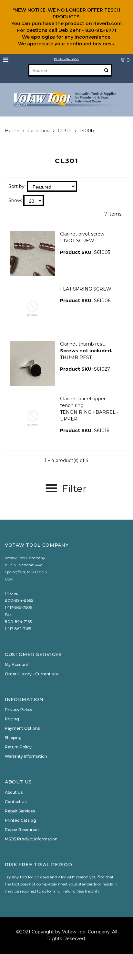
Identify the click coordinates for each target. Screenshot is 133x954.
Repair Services (20, 811)
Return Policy (18, 747)
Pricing (12, 719)
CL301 (65, 131)
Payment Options (22, 728)
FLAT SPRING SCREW (85, 289)
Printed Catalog (20, 820)
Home (12, 131)
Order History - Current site (32, 674)
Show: (15, 200)
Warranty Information (26, 756)
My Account (16, 664)
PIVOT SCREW (77, 241)
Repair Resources (22, 829)
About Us (14, 792)
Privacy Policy (18, 709)
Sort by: (17, 186)
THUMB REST (76, 357)
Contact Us (15, 801)
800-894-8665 (66, 59)
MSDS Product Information (31, 839)
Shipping (13, 737)
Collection (38, 131)
